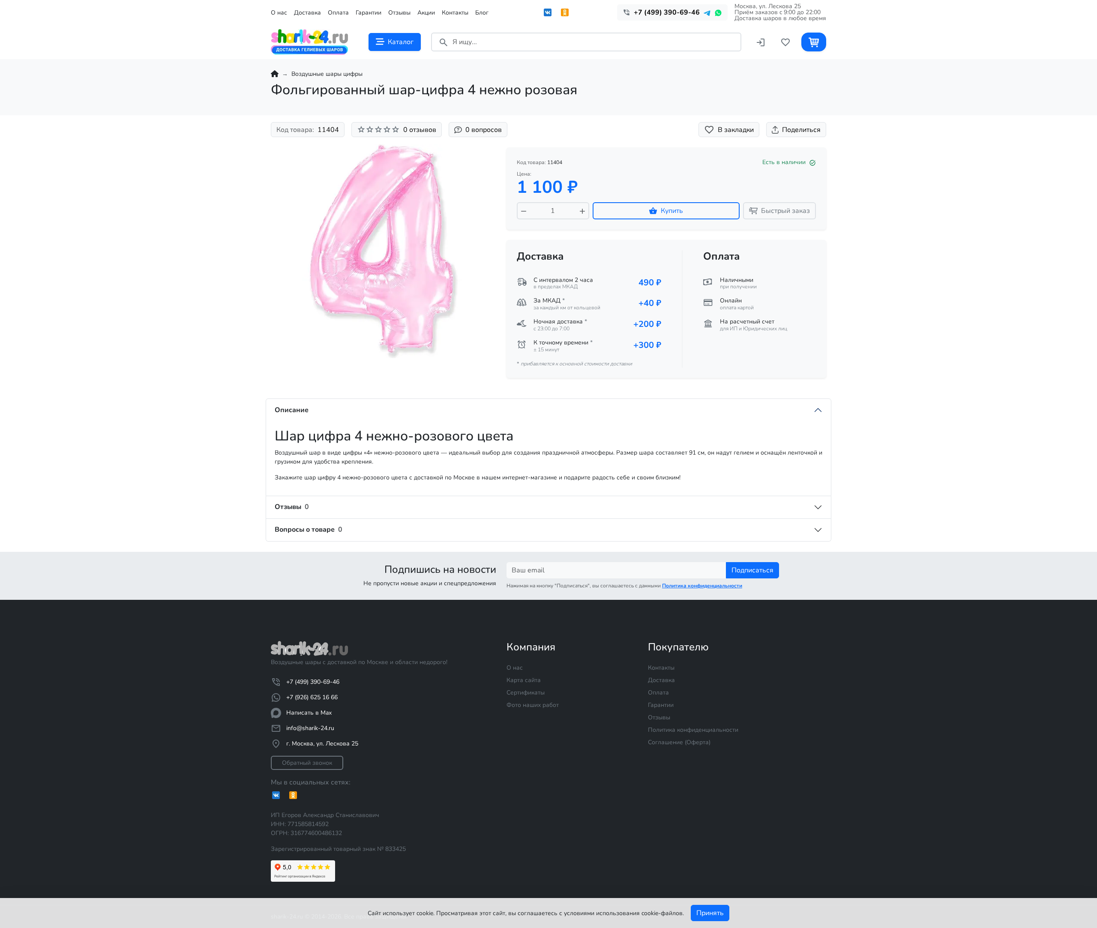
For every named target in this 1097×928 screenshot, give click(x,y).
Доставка (307, 13)
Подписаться (752, 570)
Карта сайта (524, 680)
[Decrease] (524, 211)
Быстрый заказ (785, 211)
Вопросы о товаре (308, 529)
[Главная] (275, 74)
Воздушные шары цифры (327, 74)
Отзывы (399, 13)
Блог (482, 13)
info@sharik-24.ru (310, 728)
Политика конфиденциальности (693, 730)
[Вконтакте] (547, 12)
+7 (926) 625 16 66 (312, 697)
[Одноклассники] (564, 12)
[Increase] (582, 211)
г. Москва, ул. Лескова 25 (322, 743)
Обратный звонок (307, 763)
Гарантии (368, 13)
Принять (710, 913)
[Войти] (761, 41)
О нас (279, 13)
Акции (426, 13)
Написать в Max (309, 713)
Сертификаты (526, 693)
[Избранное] (785, 41)
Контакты (455, 13)
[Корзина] (813, 42)
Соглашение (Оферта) (679, 742)
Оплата (338, 13)
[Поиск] (443, 42)
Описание (292, 410)
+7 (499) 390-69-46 (312, 682)
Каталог (401, 42)
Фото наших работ (533, 705)
